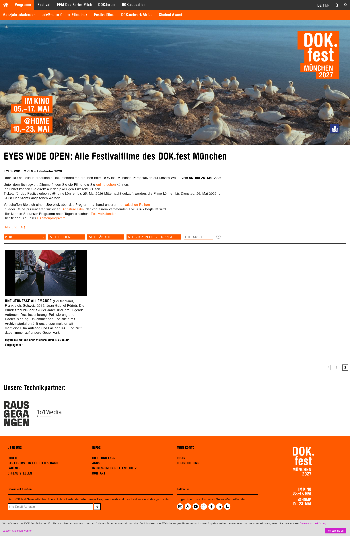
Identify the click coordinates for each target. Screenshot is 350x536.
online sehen (106, 184)
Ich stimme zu (336, 530)
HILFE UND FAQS (103, 458)
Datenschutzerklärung (313, 523)
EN (327, 5)
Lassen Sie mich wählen (17, 530)
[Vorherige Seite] (328, 367)
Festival (44, 5)
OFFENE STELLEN (20, 473)
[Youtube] (196, 506)
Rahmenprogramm (51, 218)
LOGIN (181, 458)
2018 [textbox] (8, 237)
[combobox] (25, 237)
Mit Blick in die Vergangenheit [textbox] (154, 237)
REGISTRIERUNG (188, 463)
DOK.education (133, 5)
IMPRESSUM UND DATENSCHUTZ (114, 468)
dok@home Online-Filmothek (65, 15)
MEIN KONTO (186, 448)
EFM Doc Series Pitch (74, 5)
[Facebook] (211, 506)
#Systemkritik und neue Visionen (26, 340)
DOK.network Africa (137, 15)
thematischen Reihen (134, 204)
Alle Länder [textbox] (99, 237)
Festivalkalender (103, 213)
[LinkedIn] (219, 506)
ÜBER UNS (15, 448)
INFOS (96, 448)
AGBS (96, 463)
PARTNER (14, 468)
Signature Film (73, 209)
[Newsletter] (180, 506)
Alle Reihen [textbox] (60, 237)
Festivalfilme (104, 15)
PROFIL (13, 458)
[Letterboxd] (227, 508)
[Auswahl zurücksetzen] (218, 237)
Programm (23, 5)
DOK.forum (106, 5)
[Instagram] (203, 506)
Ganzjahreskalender (19, 15)
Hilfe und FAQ (14, 227)
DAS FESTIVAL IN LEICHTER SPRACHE (33, 463)
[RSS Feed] (188, 506)
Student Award (170, 15)
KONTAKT (99, 473)
